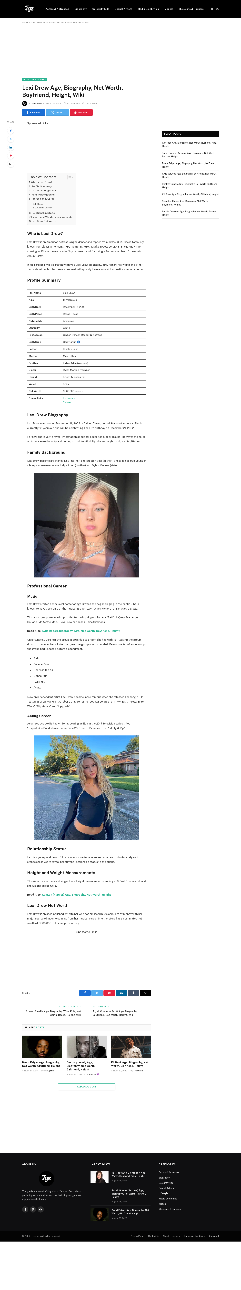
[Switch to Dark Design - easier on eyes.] (217, 9)
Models (168, 9)
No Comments (73, 103)
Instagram (69, 398)
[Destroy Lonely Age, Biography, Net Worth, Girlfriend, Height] (87, 1047)
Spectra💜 (94, 1074)
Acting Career (44, 207)
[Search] (212, 9)
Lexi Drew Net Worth (44, 221)
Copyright (214, 1236)
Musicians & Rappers (191, 9)
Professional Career (43, 198)
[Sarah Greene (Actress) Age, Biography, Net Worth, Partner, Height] (99, 1194)
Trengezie (37, 103)
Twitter (67, 402)
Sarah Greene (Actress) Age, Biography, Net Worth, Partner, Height (128, 1193)
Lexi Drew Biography (44, 190)
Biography (81, 9)
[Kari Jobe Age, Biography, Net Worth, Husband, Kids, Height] (99, 1177)
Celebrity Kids (100, 9)
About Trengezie (171, 1236)
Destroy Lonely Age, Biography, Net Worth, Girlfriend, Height (81, 1066)
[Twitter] (10, 139)
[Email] (10, 164)
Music (40, 204)
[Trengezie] (29, 9)
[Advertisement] (120, 53)
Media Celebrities (148, 9)
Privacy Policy (137, 1236)
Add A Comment (86, 1087)
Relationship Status (44, 213)
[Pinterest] (10, 155)
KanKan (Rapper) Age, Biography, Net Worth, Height (76, 894)
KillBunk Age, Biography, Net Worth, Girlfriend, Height (129, 1064)
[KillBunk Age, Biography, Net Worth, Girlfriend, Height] (131, 1047)
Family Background (43, 194)
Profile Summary (41, 186)
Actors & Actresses (57, 9)
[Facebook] (10, 130)
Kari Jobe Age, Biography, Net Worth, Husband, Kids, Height (128, 1174)
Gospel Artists (123, 9)
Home (25, 22)
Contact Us (153, 1236)
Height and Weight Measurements (51, 217)
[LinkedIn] (10, 147)
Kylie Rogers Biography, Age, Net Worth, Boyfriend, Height (81, 630)
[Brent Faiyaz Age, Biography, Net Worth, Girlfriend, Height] (42, 1047)
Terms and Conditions (194, 1236)
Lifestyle (163, 1193)
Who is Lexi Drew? (41, 182)
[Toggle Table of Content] (68, 177)
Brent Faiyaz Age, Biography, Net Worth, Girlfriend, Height (41, 1064)
